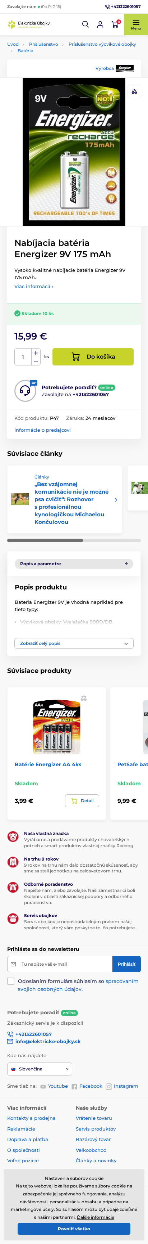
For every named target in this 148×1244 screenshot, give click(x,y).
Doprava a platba (27, 1139)
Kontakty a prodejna (31, 1118)
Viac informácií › (33, 286)
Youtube (58, 1086)
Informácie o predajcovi (42, 430)
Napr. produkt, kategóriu (53, 57)
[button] (86, 24)
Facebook (90, 1086)
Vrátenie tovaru (94, 1118)
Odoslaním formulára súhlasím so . (78, 985)
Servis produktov (96, 1129)
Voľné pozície (23, 1160)
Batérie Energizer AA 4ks (48, 764)
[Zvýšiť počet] (36, 353)
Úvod (13, 44)
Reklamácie (21, 1129)
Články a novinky (96, 1160)
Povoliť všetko (74, 1228)
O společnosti (23, 1150)
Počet (23, 357)
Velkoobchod (91, 1150)
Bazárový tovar (93, 1139)
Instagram (126, 1086)
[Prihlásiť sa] (100, 24)
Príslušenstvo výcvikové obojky (102, 44)
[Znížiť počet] (36, 361)
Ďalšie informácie (95, 1217)
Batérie (25, 50)
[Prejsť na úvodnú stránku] (28, 24)
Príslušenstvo (43, 44)
